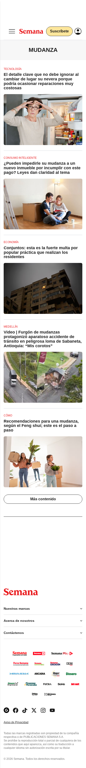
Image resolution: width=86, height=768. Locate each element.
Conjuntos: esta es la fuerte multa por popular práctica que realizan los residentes (41, 252)
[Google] (6, 710)
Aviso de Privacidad (21, 722)
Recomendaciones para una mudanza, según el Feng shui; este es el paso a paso (41, 426)
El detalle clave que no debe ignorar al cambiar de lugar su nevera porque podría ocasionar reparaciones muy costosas (41, 81)
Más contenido (43, 499)
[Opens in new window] (15, 710)
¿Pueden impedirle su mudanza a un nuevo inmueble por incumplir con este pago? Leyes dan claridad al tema (42, 168)
